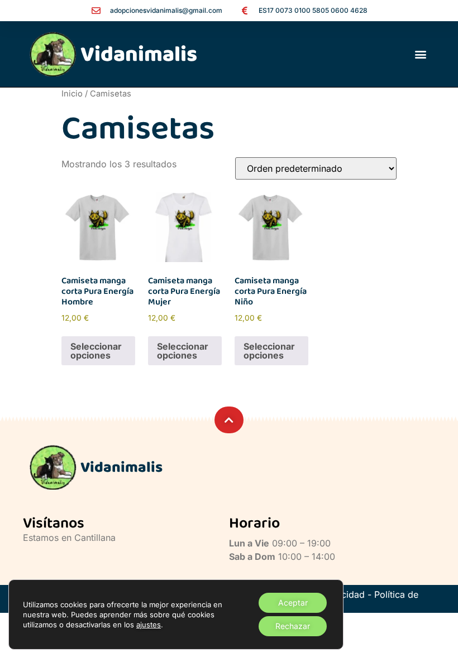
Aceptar (293, 602)
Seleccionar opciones (96, 351)
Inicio (72, 94)
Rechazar (292, 626)
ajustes (148, 624)
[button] (420, 54)
